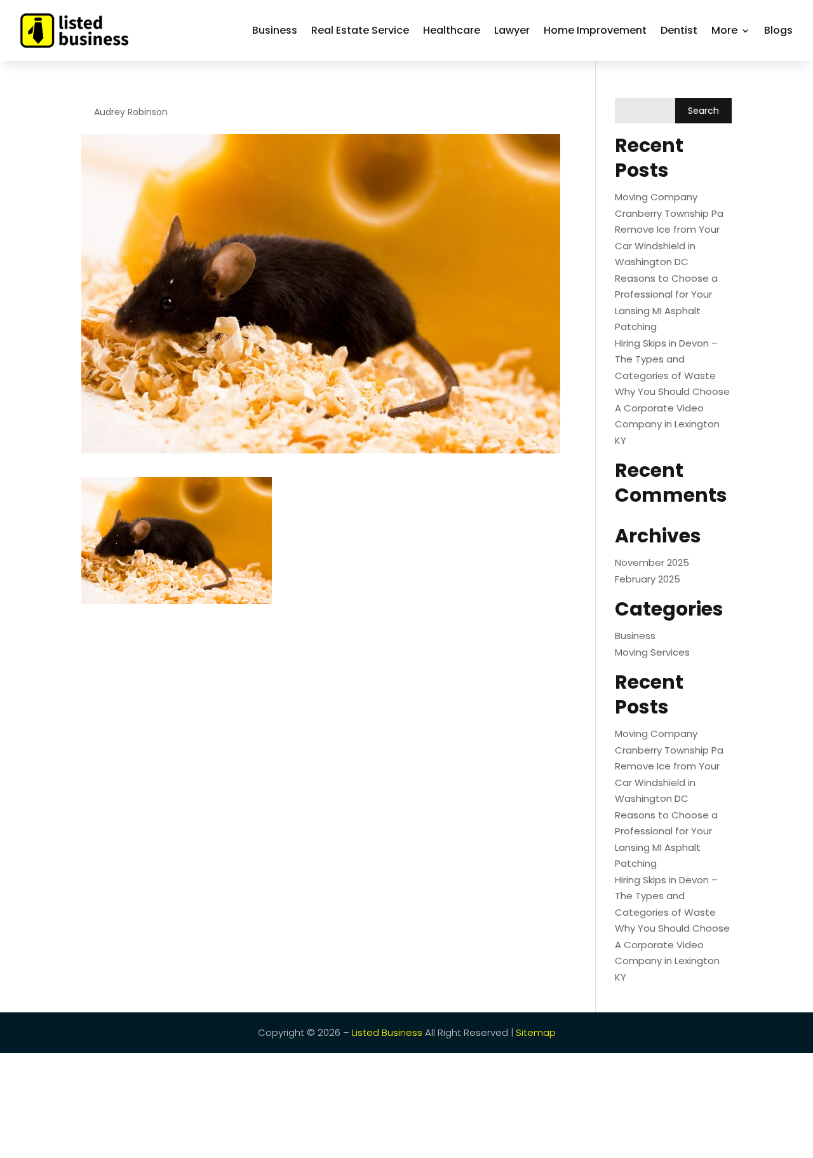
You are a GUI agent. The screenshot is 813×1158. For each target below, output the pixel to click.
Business (274, 30)
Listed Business (387, 1032)
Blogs (778, 30)
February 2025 (647, 579)
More (724, 30)
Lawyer (512, 30)
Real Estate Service (360, 30)
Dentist (679, 30)
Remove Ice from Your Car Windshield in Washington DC (667, 245)
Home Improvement (595, 30)
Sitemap (536, 1032)
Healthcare (451, 30)
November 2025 (652, 562)
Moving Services (652, 652)
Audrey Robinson (131, 112)
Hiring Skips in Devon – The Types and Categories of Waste (666, 359)
